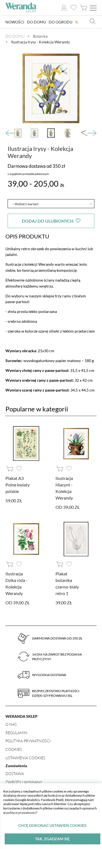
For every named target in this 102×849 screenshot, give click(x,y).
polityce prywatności (21, 813)
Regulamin (16, 732)
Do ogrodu (60, 22)
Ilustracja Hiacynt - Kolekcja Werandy (64, 488)
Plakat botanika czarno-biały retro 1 (67, 583)
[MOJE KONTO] (63, 8)
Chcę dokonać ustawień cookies (52, 825)
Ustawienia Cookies (25, 757)
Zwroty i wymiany (23, 782)
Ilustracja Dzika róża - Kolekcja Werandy (16, 583)
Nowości (14, 22)
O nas (11, 724)
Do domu (36, 22)
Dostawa (14, 773)
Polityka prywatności (28, 741)
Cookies (13, 749)
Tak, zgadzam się (52, 838)
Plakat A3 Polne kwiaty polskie (17, 485)
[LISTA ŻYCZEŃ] (73, 8)
